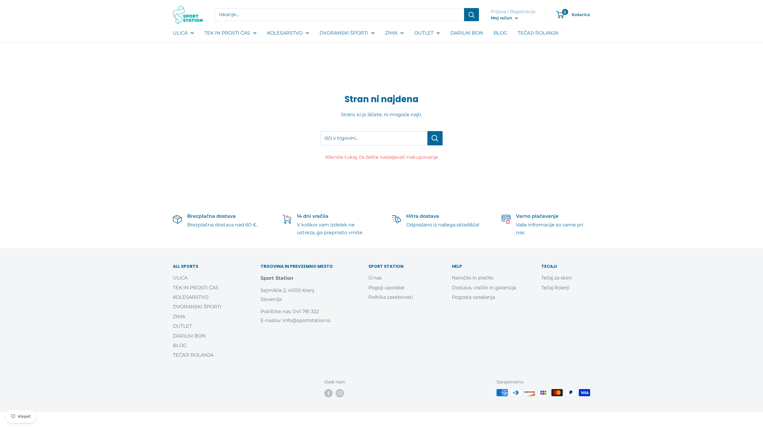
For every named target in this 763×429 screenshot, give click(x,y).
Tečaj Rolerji (555, 287)
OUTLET (423, 33)
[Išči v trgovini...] (435, 138)
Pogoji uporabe (386, 287)
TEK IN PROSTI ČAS (227, 33)
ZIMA (391, 33)
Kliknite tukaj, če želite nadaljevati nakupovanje (381, 157)
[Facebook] (328, 393)
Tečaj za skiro (556, 278)
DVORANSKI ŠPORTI (344, 33)
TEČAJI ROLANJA (538, 33)
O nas (375, 278)
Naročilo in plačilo (472, 278)
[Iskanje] (471, 14)
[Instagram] (340, 393)
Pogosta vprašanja (473, 297)
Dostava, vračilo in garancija (484, 287)
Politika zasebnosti (390, 297)
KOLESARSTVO (285, 33)
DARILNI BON (466, 33)
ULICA (180, 33)
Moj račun (502, 18)
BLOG (500, 33)
